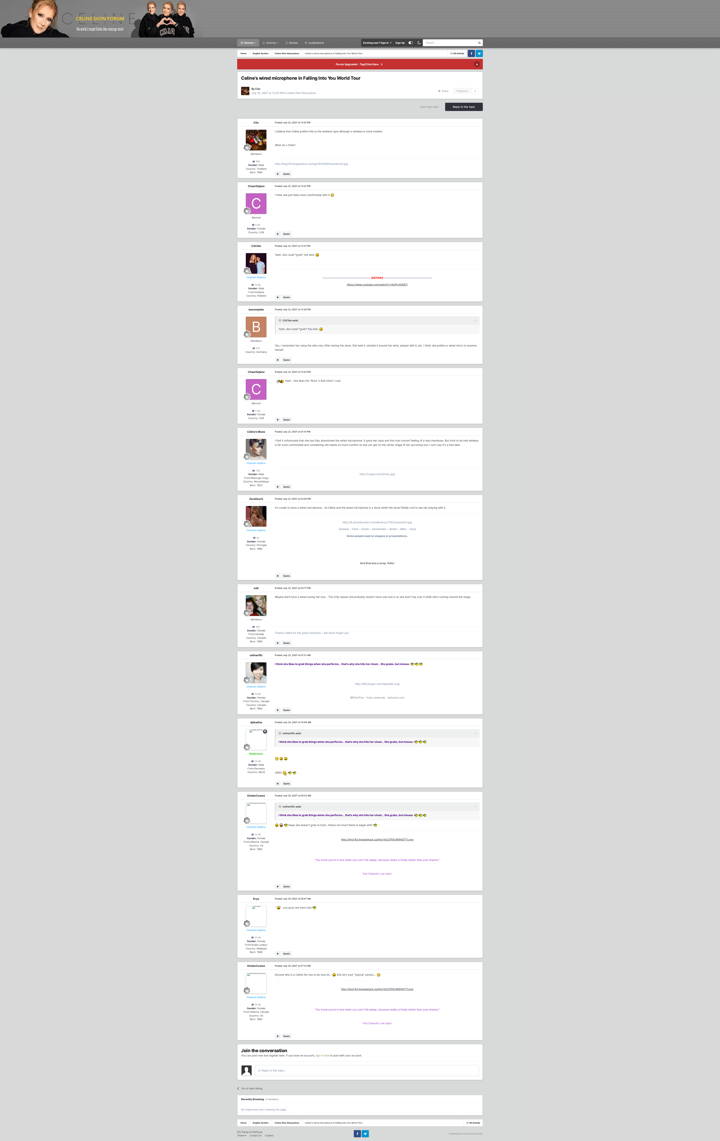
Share (444, 90)
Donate (293, 42)
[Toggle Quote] (280, 320)
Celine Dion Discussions (301, 92)
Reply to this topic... (273, 1070)
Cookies (269, 1135)
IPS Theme (243, 1132)
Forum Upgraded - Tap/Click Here (357, 64)
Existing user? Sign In (376, 42)
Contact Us (256, 1135)
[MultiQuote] (278, 174)
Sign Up (400, 42)
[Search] (479, 42)
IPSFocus (257, 1132)
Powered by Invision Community (466, 1133)
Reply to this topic (464, 106)
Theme (241, 1135)
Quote (286, 173)
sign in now (322, 1055)
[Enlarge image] (332, 194)
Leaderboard (316, 42)
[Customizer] (411, 43)
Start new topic (429, 106)
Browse (249, 42)
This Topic (465, 42)
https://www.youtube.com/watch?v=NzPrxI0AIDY (377, 284)
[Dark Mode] (419, 43)
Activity (271, 42)
